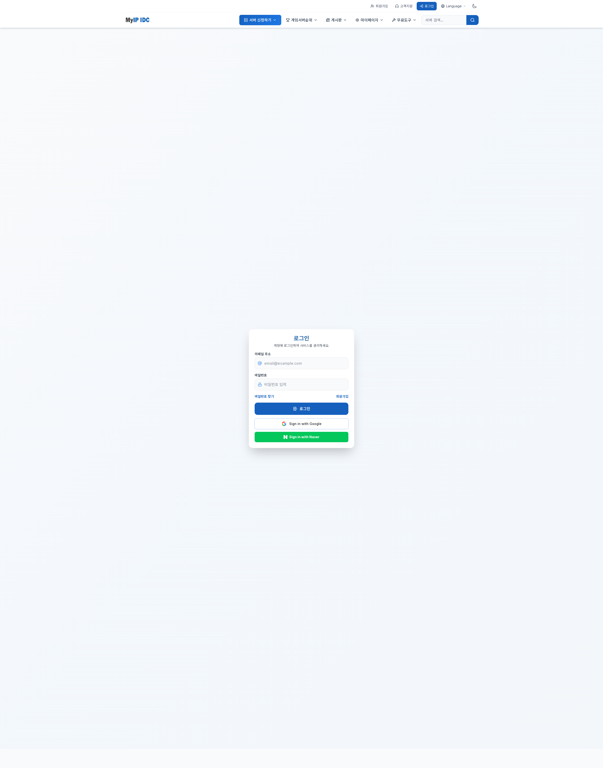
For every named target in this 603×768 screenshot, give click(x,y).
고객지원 (406, 6)
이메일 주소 (263, 354)
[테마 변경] (474, 6)
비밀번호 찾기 (264, 396)
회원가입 (382, 6)
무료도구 (404, 20)
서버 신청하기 (260, 20)
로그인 (429, 6)
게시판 (336, 20)
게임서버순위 (301, 20)
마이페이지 (369, 20)
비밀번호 (261, 375)
